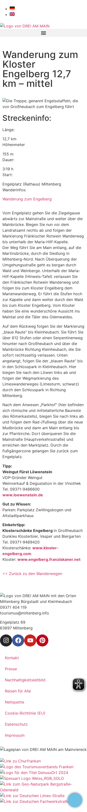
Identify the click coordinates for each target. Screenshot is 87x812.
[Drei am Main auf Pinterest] (42, 640)
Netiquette (14, 702)
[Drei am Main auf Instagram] (6, 640)
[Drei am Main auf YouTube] (30, 640)
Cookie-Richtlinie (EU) (25, 713)
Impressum (15, 735)
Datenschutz (16, 724)
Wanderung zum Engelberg (27, 199)
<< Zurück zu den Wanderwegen (32, 573)
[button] (43, 33)
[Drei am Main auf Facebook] (18, 640)
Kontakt (12, 657)
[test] (75, 800)
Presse (11, 668)
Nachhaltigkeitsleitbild (25, 680)
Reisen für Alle (18, 691)
